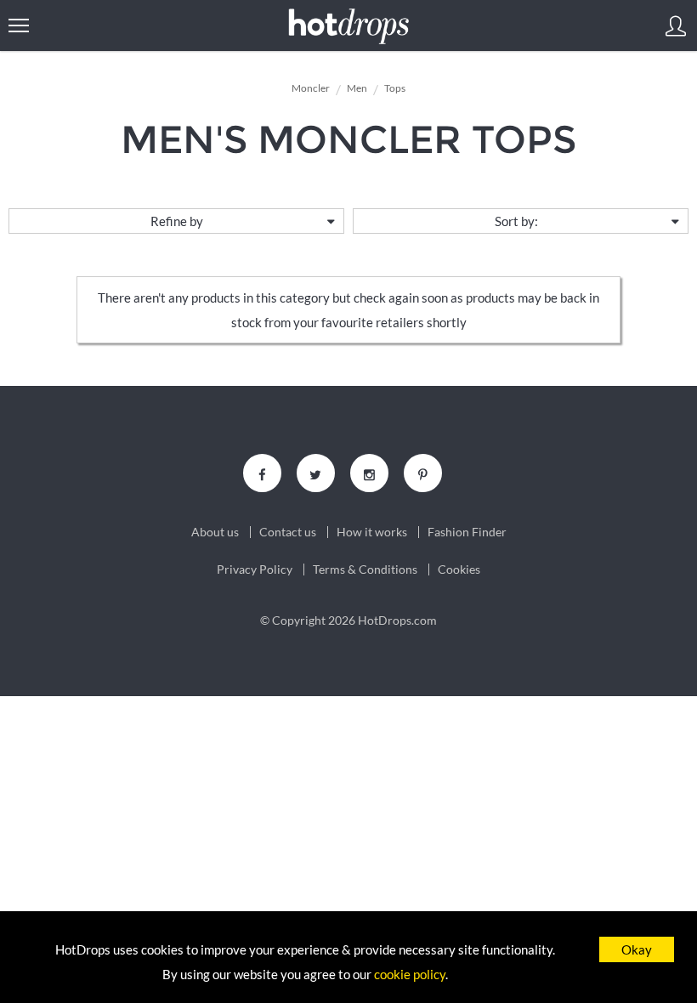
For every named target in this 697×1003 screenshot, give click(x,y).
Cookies (459, 569)
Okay (636, 949)
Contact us (287, 532)
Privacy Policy (254, 569)
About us (215, 532)
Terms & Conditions (365, 569)
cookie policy (409, 974)
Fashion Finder (467, 532)
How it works (372, 532)
